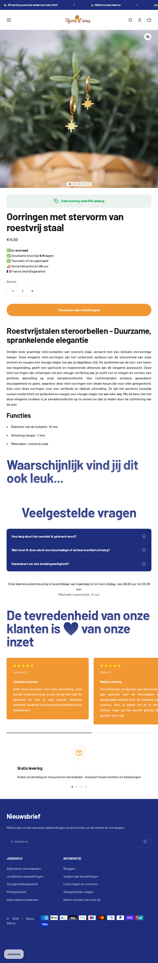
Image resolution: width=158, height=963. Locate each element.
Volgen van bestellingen (80, 876)
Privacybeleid (16, 892)
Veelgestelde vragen (78, 892)
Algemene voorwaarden (24, 868)
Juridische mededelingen (25, 876)
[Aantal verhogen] (32, 291)
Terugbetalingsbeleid (22, 884)
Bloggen (69, 868)
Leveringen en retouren (80, 884)
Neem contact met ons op (81, 899)
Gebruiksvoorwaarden (22, 899)
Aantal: (12, 281)
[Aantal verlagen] (13, 291)
